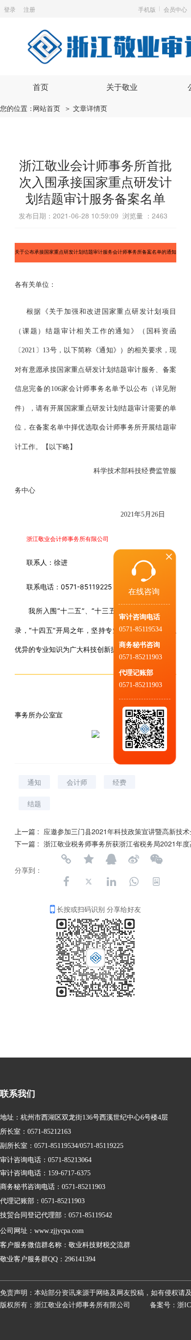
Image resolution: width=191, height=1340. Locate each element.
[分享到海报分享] (156, 881)
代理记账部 (136, 672)
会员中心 (175, 9)
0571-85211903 (140, 657)
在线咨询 (144, 591)
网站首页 (46, 108)
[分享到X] (88, 881)
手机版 (147, 9)
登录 (10, 9)
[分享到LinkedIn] (111, 881)
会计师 (77, 782)
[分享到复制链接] (66, 859)
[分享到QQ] (111, 859)
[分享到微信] (156, 859)
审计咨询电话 (139, 617)
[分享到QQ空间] (88, 859)
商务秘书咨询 (139, 644)
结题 (34, 803)
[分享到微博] (134, 859)
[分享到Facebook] (66, 881)
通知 (34, 782)
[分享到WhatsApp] (134, 881)
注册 (29, 9)
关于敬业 (122, 87)
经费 (119, 782)
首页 (40, 87)
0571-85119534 (140, 629)
